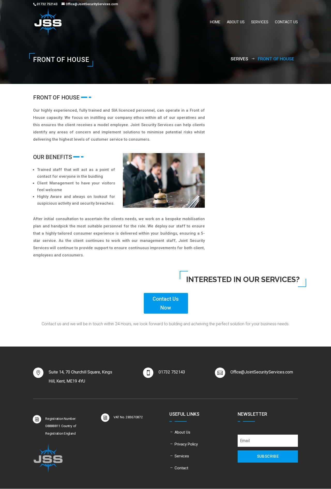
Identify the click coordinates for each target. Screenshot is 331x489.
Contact (181, 468)
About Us (182, 432)
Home (215, 22)
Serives (239, 58)
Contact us (286, 22)
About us (236, 22)
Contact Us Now (166, 303)
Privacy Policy (186, 444)
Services (259, 22)
